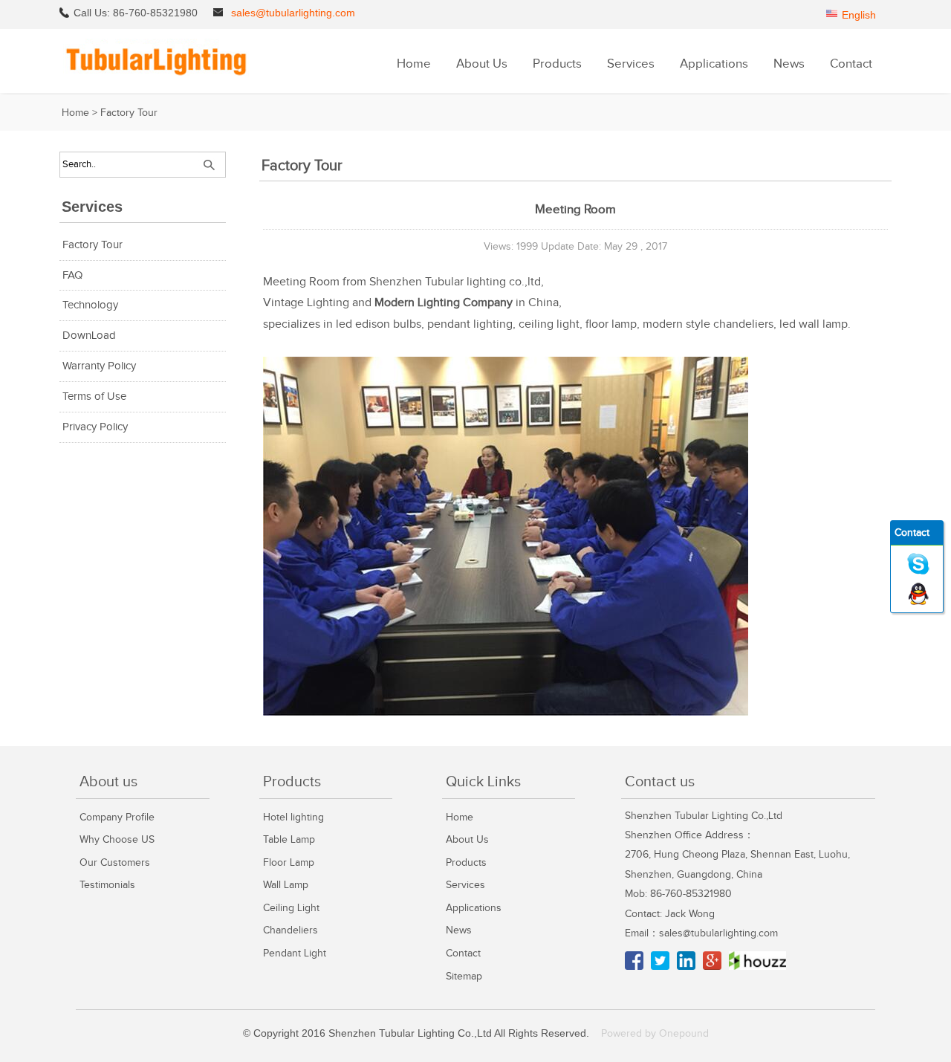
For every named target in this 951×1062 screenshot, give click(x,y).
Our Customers (114, 862)
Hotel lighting (293, 817)
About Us (481, 63)
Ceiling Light (291, 907)
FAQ (72, 275)
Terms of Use (94, 396)
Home (414, 63)
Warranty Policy (99, 366)
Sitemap (464, 976)
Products (557, 63)
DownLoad (89, 335)
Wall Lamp (285, 884)
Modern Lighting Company (443, 303)
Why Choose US (117, 839)
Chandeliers (290, 930)
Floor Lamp (288, 862)
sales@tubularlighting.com (293, 13)
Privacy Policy (95, 427)
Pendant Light (294, 953)
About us (108, 782)
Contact (851, 63)
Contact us (660, 782)
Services (631, 63)
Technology (90, 305)
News (789, 63)
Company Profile (117, 817)
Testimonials (107, 884)
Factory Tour (129, 112)
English (859, 15)
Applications (714, 63)
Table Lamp (289, 839)
